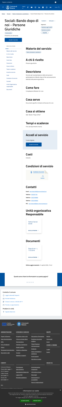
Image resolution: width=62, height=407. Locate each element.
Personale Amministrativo (7, 350)
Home (3, 14)
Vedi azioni (51, 21)
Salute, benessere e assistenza (20, 14)
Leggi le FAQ (19, 375)
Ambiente (33, 349)
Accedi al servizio (13, 40)
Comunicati (49, 339)
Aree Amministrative (6, 339)
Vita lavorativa (20, 342)
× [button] (60, 390)
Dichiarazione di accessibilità (35, 379)
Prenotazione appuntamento (20, 368)
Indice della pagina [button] (11, 46)
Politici (2, 347)
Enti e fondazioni (5, 345)
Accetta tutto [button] (25, 400)
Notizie (48, 336)
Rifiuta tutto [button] (37, 400)
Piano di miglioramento (37, 382)
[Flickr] (49, 7)
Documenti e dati (5, 353)
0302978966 (34, 197)
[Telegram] (42, 7)
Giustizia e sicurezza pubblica (36, 340)
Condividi (44, 21)
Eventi (48, 352)
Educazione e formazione (37, 336)
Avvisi (48, 342)
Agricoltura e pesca (36, 359)
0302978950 (34, 200)
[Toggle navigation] (3, 7)
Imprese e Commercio (21, 345)
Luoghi (48, 349)
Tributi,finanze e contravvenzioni (35, 345)
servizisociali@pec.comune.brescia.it (38, 204)
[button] (31, 404)
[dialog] (31, 398)
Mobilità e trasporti (21, 355)
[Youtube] (31, 7)
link (45, 397)
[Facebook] (27, 7)
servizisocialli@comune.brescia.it (38, 191)
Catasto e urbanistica (21, 350)
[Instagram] (34, 7)
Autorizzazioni (35, 356)
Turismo (18, 353)
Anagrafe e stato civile (22, 336)
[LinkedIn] (38, 7)
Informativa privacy (36, 372)
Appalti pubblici (20, 347)
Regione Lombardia (7, 2)
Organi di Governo (5, 336)
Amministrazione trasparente (35, 368)
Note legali (34, 375)
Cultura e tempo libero (22, 339)
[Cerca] (59, 7)
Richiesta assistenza (21, 378)
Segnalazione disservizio (22, 372)
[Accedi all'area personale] (55, 2)
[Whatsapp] (46, 7)
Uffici (2, 342)
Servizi (9, 14)
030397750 (34, 194)
